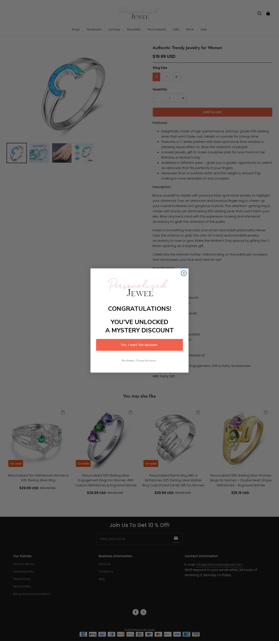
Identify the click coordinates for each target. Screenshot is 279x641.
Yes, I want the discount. (139, 344)
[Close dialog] (183, 273)
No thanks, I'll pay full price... (139, 360)
